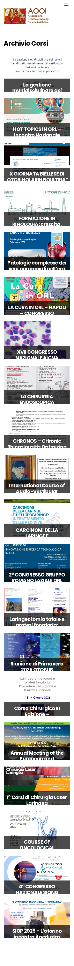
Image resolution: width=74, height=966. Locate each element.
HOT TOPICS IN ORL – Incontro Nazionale (37, 132)
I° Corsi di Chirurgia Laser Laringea (37, 800)
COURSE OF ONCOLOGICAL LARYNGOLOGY (37, 848)
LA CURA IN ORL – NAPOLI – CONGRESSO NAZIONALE (37, 313)
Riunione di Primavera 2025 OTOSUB (37, 666)
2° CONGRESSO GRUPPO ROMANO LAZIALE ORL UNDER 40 (37, 580)
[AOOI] (27, 22)
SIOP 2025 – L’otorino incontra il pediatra (37, 934)
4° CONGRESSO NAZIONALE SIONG (37, 889)
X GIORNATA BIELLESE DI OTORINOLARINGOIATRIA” (37, 176)
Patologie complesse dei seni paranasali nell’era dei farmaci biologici (36, 268)
